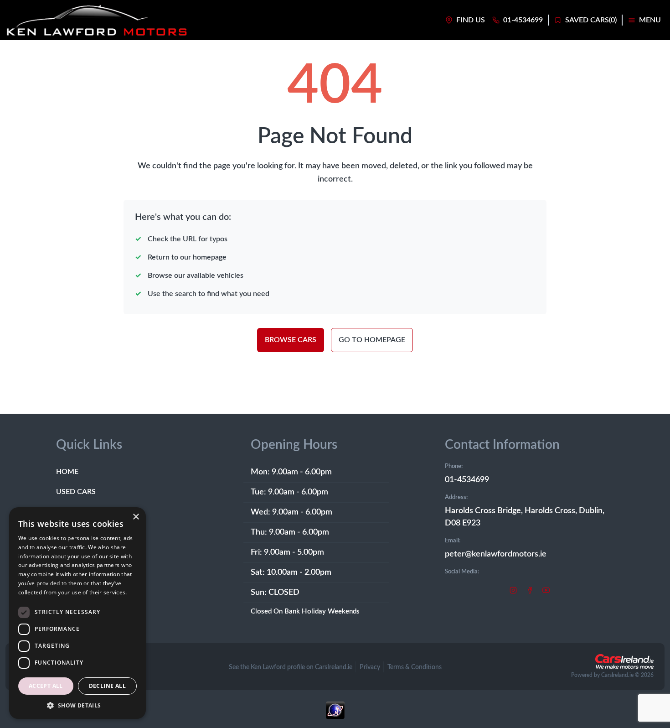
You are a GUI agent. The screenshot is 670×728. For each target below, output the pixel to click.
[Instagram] (513, 590)
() (591, 20)
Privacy (370, 667)
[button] (77, 705)
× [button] (135, 517)
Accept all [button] (46, 686)
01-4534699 (467, 480)
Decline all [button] (107, 686)
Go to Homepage (372, 339)
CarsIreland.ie (617, 675)
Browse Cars (290, 339)
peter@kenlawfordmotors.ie (495, 554)
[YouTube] (546, 590)
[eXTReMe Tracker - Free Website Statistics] (335, 715)
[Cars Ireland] (624, 661)
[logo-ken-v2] (96, 20)
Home (67, 471)
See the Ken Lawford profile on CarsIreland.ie (290, 667)
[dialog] (77, 613)
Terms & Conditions (414, 667)
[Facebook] (529, 590)
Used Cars (76, 491)
